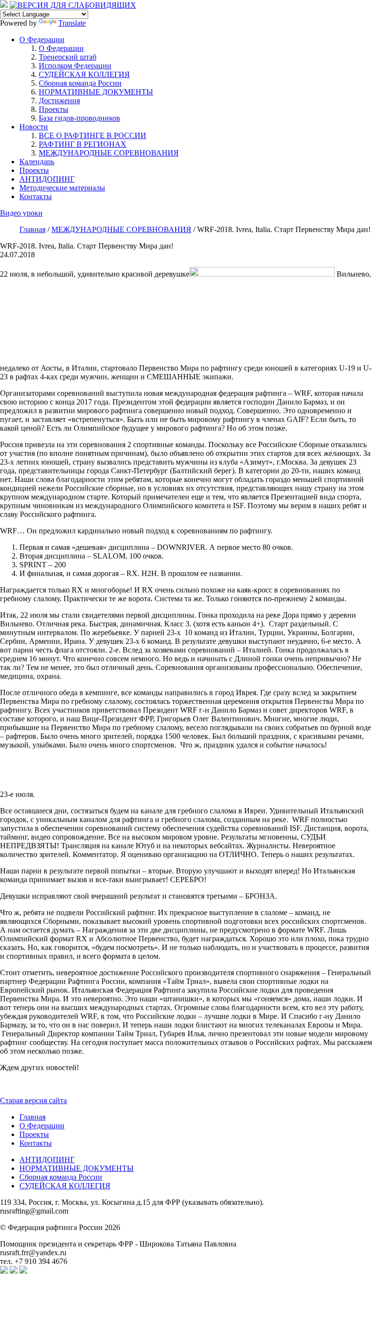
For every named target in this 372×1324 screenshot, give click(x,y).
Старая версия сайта (33, 1100)
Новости (33, 127)
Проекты (53, 109)
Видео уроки (21, 213)
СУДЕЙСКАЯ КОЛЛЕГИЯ (84, 74)
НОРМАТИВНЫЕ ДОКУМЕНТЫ (96, 92)
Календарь (36, 161)
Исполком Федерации (75, 66)
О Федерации (41, 39)
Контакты (35, 196)
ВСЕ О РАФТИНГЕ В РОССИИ (92, 135)
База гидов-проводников (79, 118)
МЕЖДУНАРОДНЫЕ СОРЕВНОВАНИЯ (109, 153)
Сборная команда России (80, 83)
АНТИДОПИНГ (47, 179)
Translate (72, 23)
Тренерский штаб (67, 57)
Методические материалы (62, 188)
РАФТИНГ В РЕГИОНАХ (82, 144)
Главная (32, 1117)
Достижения (59, 100)
